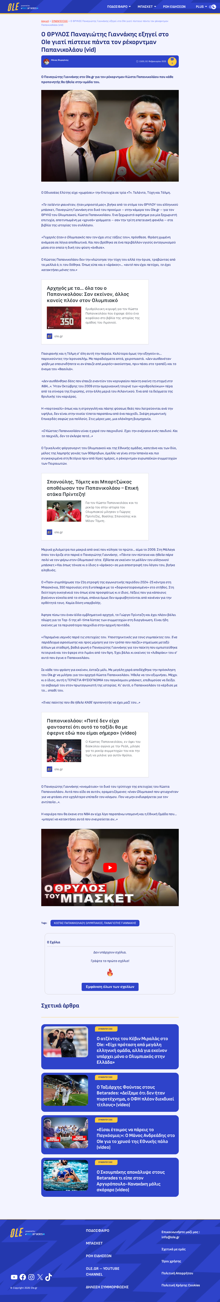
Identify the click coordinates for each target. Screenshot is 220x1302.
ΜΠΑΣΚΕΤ (145, 7)
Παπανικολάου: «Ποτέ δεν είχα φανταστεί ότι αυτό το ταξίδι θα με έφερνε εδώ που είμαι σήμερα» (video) (92, 727)
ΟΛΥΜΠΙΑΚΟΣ (94, 923)
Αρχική (45, 21)
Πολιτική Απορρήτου (177, 1273)
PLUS (200, 7)
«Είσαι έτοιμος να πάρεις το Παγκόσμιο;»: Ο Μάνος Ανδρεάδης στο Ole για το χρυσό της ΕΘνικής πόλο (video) (136, 1138)
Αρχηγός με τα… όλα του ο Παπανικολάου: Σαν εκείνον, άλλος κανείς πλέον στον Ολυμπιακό (88, 294)
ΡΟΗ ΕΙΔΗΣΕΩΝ (174, 7)
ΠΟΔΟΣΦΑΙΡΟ (117, 7)
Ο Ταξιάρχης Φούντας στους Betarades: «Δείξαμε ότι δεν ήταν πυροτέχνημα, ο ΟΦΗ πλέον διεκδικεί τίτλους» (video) (135, 1096)
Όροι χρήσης (171, 1261)
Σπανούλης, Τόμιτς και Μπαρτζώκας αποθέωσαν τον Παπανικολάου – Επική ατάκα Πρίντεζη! (92, 488)
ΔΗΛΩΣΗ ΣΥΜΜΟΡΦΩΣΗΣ (107, 1287)
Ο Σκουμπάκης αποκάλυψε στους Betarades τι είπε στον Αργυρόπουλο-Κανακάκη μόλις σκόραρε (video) (131, 1181)
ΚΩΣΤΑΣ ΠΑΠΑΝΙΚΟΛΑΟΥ (69, 923)
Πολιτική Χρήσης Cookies (181, 1285)
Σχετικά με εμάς (174, 1249)
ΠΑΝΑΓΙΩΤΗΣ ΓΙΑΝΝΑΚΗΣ (120, 923)
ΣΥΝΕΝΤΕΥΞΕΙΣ (60, 21)
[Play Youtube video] (110, 867)
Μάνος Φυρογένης (60, 60)
